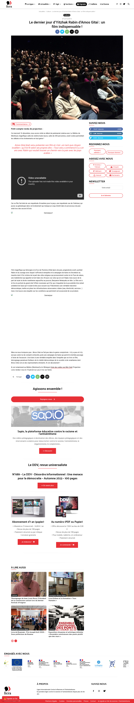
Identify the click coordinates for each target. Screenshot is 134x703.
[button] (128, 4)
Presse (86, 701)
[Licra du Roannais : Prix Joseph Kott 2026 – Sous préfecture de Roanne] (28, 618)
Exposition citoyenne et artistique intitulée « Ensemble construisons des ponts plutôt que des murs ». (66, 634)
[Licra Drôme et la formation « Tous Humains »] (66, 584)
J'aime (119, 129)
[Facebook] (117, 4)
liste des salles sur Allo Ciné (61, 367)
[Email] (72, 32)
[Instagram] (120, 4)
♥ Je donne (104, 4)
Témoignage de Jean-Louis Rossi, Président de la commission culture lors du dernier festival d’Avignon (28, 600)
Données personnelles (74, 701)
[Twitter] (124, 4)
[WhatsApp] (67, 32)
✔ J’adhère (92, 4)
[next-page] (15, 641)
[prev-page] (12, 641)
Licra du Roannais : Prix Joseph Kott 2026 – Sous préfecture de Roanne (28, 633)
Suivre (119, 133)
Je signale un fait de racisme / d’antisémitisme (114, 701)
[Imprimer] (77, 32)
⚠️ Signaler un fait (10, 699)
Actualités (42, 11)
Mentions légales (51, 701)
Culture (48, 11)
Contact (93, 701)
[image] (47, 416)
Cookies (61, 701)
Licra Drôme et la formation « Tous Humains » (62, 599)
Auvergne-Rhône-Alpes (57, 595)
